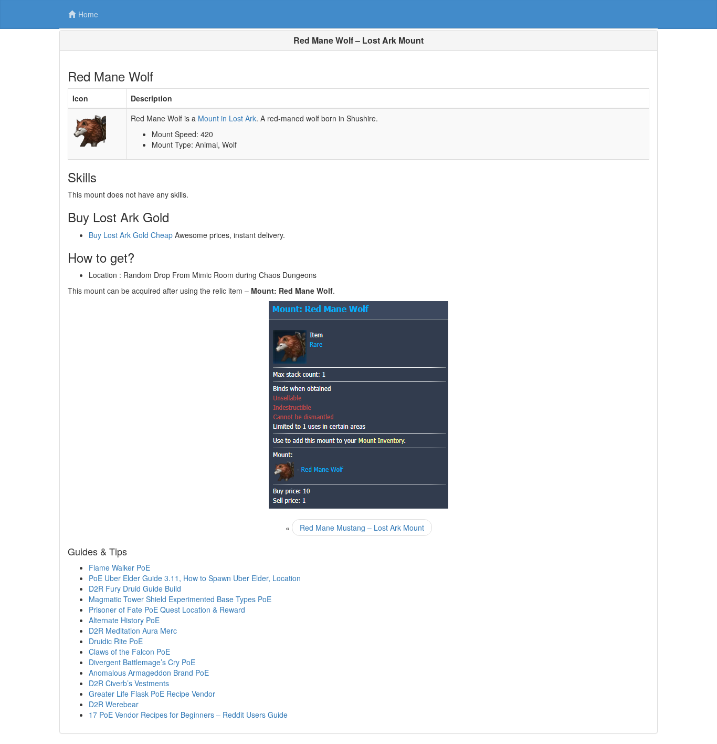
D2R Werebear (114, 704)
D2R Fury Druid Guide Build (135, 588)
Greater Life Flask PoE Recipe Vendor (152, 693)
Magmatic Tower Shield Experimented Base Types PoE (180, 599)
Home (88, 14)
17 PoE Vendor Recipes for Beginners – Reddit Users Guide (188, 714)
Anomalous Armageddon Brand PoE (149, 672)
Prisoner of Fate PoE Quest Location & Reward (167, 609)
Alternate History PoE (124, 620)
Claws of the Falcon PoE (129, 651)
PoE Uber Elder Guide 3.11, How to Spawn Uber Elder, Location (195, 578)
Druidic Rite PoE (116, 641)
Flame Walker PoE (119, 567)
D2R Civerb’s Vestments (129, 683)
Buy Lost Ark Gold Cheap (131, 235)
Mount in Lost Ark (227, 118)
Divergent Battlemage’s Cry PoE (142, 662)
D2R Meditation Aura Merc (133, 630)
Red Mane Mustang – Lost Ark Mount (362, 527)
